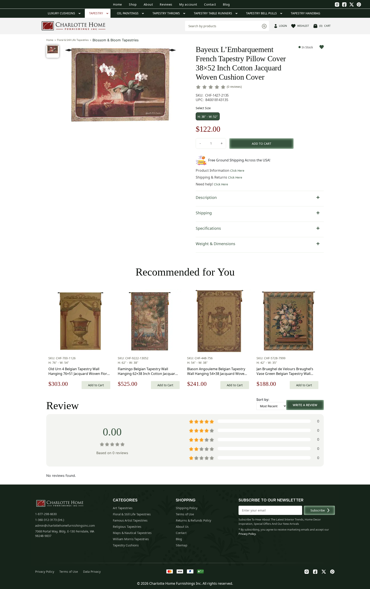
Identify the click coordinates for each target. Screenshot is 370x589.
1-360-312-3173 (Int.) (49, 520)
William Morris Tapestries (131, 539)
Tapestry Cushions (126, 545)
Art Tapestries (122, 508)
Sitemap (181, 545)
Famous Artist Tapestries (130, 520)
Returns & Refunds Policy (193, 520)
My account (188, 4)
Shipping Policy (186, 508)
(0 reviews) (234, 87)
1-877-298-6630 (46, 514)
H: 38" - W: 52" (208, 117)
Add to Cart (96, 385)
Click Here (237, 170)
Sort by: (262, 399)
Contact (210, 4)
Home (117, 4)
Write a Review (305, 405)
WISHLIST (303, 26)
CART (325, 26)
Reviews (166, 4)
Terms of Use (185, 514)
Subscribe (317, 510)
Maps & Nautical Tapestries (132, 533)
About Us (182, 527)
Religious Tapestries (127, 527)
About (148, 4)
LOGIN (283, 26)
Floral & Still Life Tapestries (72, 40)
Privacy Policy (247, 534)
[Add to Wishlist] (321, 47)
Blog (226, 4)
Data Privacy (92, 572)
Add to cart (261, 144)
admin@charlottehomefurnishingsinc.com (65, 525)
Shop (133, 4)
